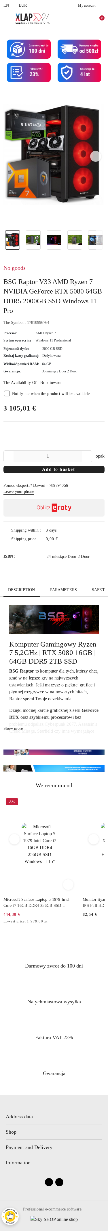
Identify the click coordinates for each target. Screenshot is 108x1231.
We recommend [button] (54, 785)
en (6, 5)
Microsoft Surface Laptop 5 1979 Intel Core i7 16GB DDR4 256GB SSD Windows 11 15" (36, 902)
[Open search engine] (86, 18)
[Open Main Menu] (6, 18)
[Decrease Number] (8, 456)
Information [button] (18, 1162)
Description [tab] (21, 590)
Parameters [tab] (63, 590)
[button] (95, 156)
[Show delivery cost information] (62, 539)
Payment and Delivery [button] (29, 1147)
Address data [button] (19, 1116)
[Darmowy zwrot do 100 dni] (54, 768)
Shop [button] (11, 1132)
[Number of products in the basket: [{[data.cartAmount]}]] (98, 18)
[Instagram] (59, 1182)
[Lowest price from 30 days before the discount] (74, 921)
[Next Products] (93, 839)
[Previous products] (14, 839)
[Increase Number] (87, 456)
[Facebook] (49, 1182)
